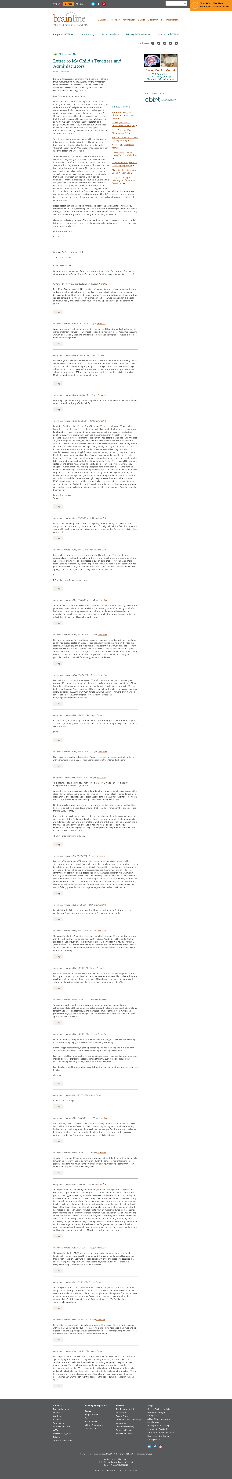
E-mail (106, 1465)
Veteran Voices (123, 1423)
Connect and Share (62, 1426)
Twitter (93, 4)
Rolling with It (153, 1439)
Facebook (98, 4)
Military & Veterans (136, 34)
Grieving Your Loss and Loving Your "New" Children (124, 154)
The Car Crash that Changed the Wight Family (125, 139)
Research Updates (124, 1430)
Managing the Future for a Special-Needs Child (124, 171)
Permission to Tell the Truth (160, 1432)
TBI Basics (101, 19)
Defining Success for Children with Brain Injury (123, 124)
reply (58, 312)
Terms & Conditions (62, 1440)
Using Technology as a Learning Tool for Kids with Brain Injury (124, 180)
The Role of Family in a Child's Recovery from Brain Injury (124, 115)
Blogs (150, 1405)
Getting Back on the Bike (158, 1409)
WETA (57, 4)
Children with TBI (166, 34)
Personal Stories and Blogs (128, 1419)
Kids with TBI (90, 1428)
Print (171, 43)
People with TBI (61, 34)
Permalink (102, 284)
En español (121, 1412)
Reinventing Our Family (158, 1436)
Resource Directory (170, 19)
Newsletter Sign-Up (62, 1433)
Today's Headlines (124, 1433)
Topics (114, 19)
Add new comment (64, 257)
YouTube (104, 4)
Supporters (58, 1423)
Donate (68, 4)
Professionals (109, 34)
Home (71, 19)
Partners (57, 1419)
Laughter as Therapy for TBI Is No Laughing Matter (124, 164)
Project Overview (61, 1409)
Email (165, 43)
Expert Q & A (122, 1416)
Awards (56, 1412)
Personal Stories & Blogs (134, 19)
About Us (80, 4)
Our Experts (58, 1416)
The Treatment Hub (125, 1409)
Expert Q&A (153, 19)
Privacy (56, 1437)
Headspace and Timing (158, 1425)
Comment (177, 43)
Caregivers (85, 34)
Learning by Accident (157, 1429)
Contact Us (132, 1470)
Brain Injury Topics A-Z (96, 1405)
